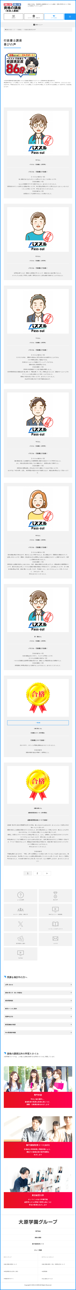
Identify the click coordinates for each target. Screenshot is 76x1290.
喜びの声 (55, 899)
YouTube (20, 958)
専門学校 (38, 1231)
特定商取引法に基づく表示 (11, 1271)
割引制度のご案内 (20, 943)
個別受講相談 (9, 1000)
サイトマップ (8, 1257)
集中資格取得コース (38, 1244)
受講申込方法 (9, 1016)
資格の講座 (38, 1237)
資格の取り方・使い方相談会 (13, 992)
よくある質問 (20, 899)
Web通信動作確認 (10, 1032)
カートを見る (54, 17)
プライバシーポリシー (48, 1257)
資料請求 (13, 17)
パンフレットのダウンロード (55, 929)
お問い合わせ (9, 984)
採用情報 (45, 1271)
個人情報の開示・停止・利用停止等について (54, 1264)
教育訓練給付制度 (10, 1024)
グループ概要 (38, 1250)
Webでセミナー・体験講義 (55, 914)
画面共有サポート (9, 1278)
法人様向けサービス (48, 1278)
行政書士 (19, 29)
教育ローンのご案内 (11, 1008)
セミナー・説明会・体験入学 (34, 17)
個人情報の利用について (11, 1264)
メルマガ (55, 943)
